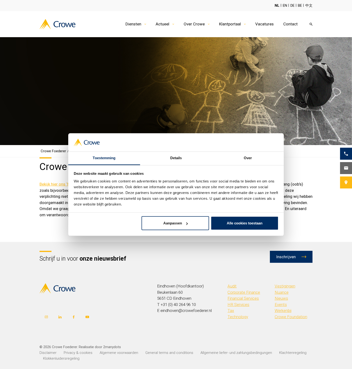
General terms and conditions (169, 353)
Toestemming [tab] (104, 158)
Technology (237, 316)
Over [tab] (248, 158)
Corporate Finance (243, 292)
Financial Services (243, 298)
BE (300, 5)
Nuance (282, 292)
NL (277, 5)
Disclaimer (48, 353)
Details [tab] (176, 158)
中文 (308, 5)
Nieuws (281, 298)
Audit (232, 286)
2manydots (112, 347)
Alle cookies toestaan (244, 223)
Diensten (133, 24)
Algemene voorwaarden (119, 353)
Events (281, 304)
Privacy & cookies (78, 353)
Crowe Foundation (291, 316)
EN (285, 5)
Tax (230, 310)
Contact (290, 24)
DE (292, 5)
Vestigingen (285, 286)
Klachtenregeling (293, 353)
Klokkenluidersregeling (61, 358)
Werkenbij (283, 310)
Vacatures (264, 24)
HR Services (238, 304)
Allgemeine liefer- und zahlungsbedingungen (236, 353)
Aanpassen (172, 223)
